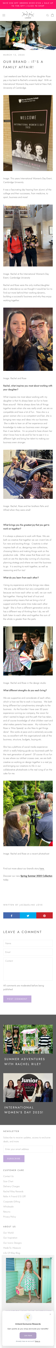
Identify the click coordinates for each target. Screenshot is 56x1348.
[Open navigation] (3, 15)
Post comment (17, 999)
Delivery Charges (11, 1186)
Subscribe (14, 1158)
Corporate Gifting (11, 1201)
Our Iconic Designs (12, 1242)
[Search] (47, 15)
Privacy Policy (9, 1216)
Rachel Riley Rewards (13, 1191)
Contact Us (8, 1176)
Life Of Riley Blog (11, 1253)
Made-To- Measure (12, 1247)
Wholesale (8, 1206)
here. (42, 868)
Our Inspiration (10, 1237)
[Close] (51, 1258)
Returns (6, 1211)
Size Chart (8, 1181)
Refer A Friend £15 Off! (14, 1196)
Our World (8, 1232)
